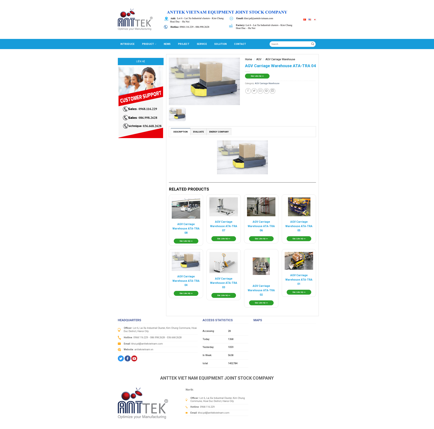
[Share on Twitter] (254, 91)
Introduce (127, 44)
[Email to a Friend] (260, 91)
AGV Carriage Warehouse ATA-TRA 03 (223, 283)
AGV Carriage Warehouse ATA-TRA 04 (186, 281)
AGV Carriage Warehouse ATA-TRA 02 (261, 290)
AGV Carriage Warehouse (280, 59)
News (167, 44)
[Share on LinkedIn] (272, 91)
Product (148, 44)
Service (202, 44)
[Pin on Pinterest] (266, 91)
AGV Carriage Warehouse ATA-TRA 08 (186, 228)
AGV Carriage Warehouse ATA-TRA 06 (261, 226)
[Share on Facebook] (248, 91)
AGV (258, 59)
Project (183, 44)
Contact (240, 44)
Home (248, 59)
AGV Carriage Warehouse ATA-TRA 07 (223, 226)
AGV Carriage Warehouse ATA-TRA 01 (298, 279)
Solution (220, 44)
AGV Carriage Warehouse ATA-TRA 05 (298, 226)
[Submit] (312, 44)
